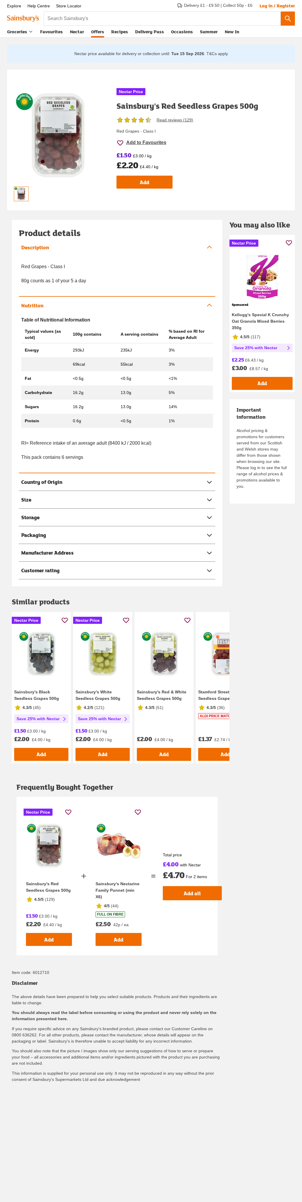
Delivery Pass (149, 32)
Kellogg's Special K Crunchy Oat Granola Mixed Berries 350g (260, 321)
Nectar (77, 31)
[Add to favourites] (64, 620)
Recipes (119, 31)
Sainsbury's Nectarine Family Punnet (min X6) (117, 890)
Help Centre (38, 6)
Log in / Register (277, 5)
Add (144, 182)
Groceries (17, 31)
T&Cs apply (217, 53)
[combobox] (162, 18)
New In (232, 31)
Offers (97, 31)
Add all (192, 893)
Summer (209, 31)
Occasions (182, 31)
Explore (14, 6)
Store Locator (68, 6)
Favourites (51, 31)
